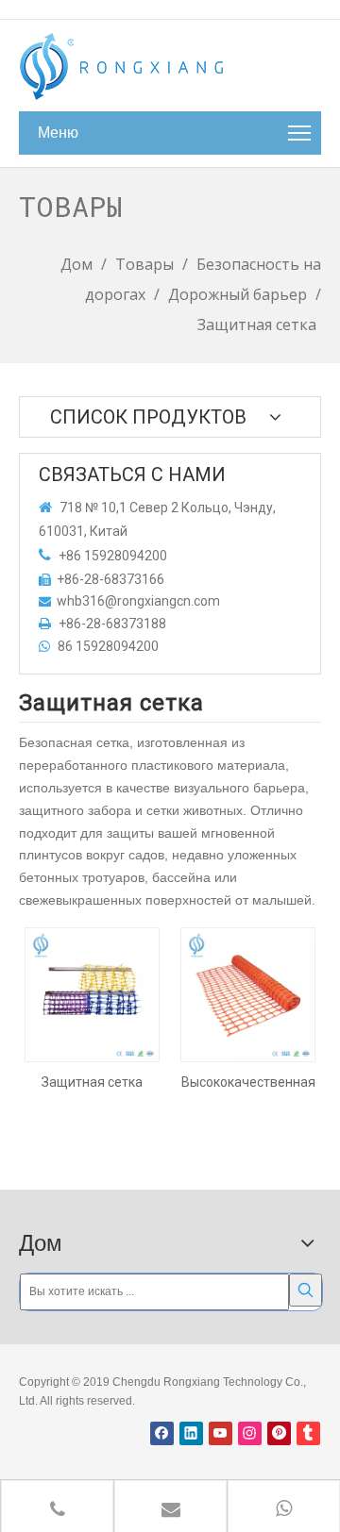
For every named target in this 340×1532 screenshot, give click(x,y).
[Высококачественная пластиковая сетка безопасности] (247, 993)
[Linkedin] (191, 1433)
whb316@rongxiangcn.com (138, 600)
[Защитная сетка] (92, 993)
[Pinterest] (279, 1433)
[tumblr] (308, 1433)
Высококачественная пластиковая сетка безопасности (248, 1082)
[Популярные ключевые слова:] (305, 1290)
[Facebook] (162, 1433)
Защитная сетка (92, 1082)
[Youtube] (220, 1433)
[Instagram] (250, 1433)
